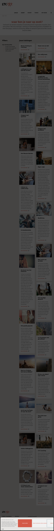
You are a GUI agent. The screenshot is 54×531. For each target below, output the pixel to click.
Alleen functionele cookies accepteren (39, 523)
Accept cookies (25, 523)
